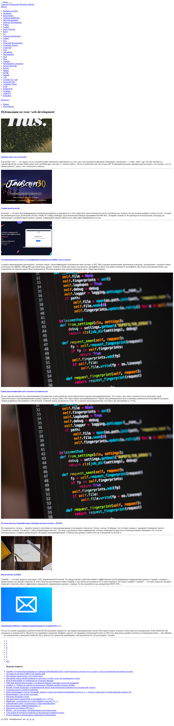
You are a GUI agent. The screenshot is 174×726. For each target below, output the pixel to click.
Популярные (8, 106)
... (7, 659)
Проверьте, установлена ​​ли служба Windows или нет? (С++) (32, 701)
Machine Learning (10, 11)
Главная (4, 4)
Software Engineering (12, 36)
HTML (6, 73)
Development (8, 54)
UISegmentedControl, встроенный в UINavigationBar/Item (30, 703)
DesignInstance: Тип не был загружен (22, 694)
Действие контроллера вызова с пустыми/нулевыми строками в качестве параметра (42, 683)
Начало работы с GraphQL (11, 574)
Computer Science (10, 45)
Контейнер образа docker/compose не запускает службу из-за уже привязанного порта (43, 678)
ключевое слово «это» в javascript (13, 157)
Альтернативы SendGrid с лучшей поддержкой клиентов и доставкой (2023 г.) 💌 (31, 626)
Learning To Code (10, 79)
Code (5, 86)
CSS (5, 77)
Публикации (13, 4)
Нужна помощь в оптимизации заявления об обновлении (31, 715)
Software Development (12, 22)
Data (5, 59)
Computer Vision (10, 84)
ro (30, 719)
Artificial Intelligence (11, 18)
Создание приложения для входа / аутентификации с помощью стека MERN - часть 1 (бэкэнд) (36, 260)
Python (6, 25)
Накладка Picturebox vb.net (17, 697)
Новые (6, 104)
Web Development (10, 20)
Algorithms (7, 52)
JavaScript (7, 13)
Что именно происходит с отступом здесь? (24, 676)
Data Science (8, 15)
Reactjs (6, 68)
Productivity (8, 89)
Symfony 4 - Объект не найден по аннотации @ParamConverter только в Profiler (40, 685)
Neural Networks (10, 66)
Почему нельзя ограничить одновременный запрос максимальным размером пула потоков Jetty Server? (51, 687)
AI (4, 34)
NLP (5, 57)
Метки (31, 4)
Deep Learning (9, 29)
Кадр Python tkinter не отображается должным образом (29, 681)
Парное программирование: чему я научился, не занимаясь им (24, 391)
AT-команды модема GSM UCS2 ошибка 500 (25, 674)
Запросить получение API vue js (20, 708)
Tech (5, 50)
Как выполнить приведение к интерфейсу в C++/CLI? (29, 699)
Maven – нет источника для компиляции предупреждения (31, 710)
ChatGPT (7, 93)
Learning (6, 91)
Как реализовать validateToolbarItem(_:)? (23, 706)
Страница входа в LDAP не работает (22, 690)
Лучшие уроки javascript (10, 208)
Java (5, 41)
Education (7, 95)
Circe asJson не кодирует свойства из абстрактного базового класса (35, 713)
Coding (6, 27)
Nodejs (6, 38)
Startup (6, 70)
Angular (6, 61)
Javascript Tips (9, 82)
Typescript (7, 47)
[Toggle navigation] (11, 2)
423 (7, 661)
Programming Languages (13, 63)
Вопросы (24, 4)
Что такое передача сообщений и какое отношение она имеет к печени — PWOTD (31, 523)
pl (33, 719)
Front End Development (13, 43)
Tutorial (6, 75)
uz (28, 719)
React (5, 31)
